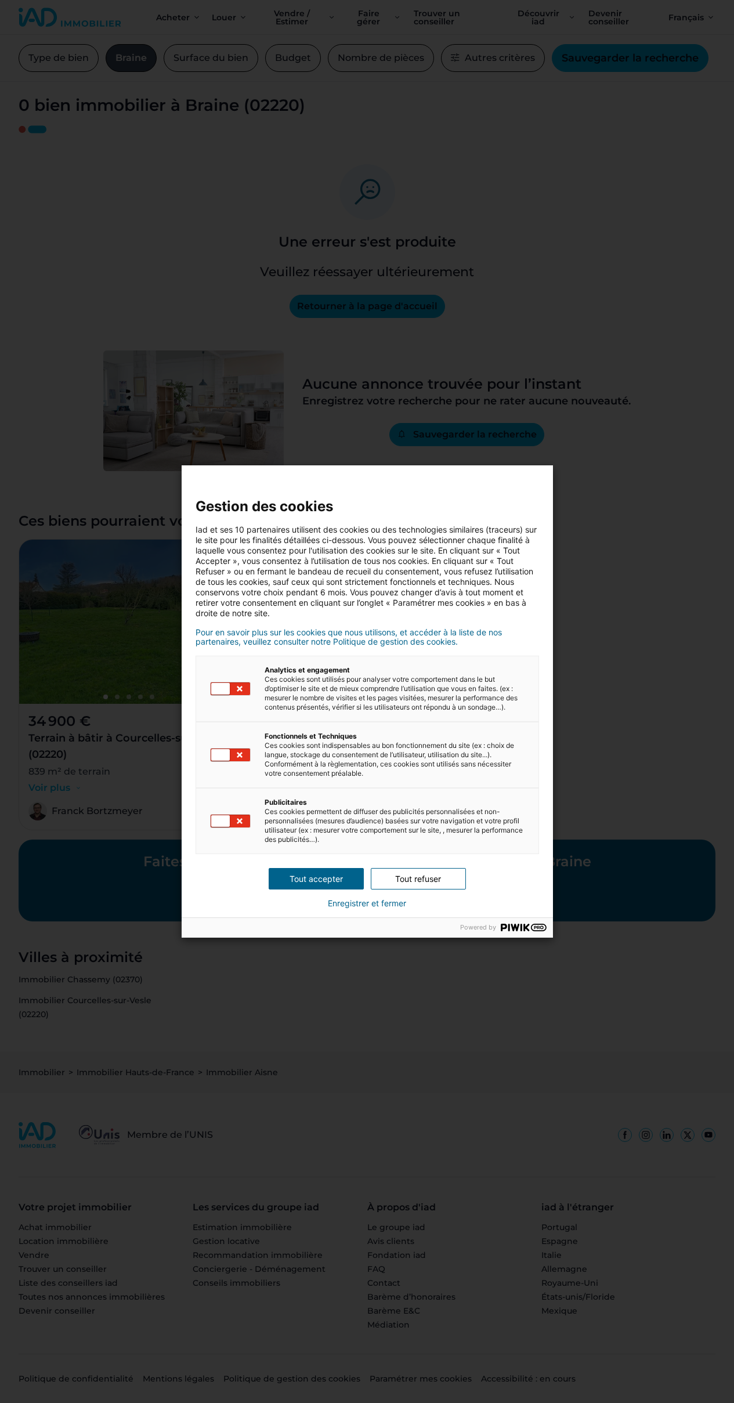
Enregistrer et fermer (367, 903)
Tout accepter (316, 879)
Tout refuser (418, 879)
